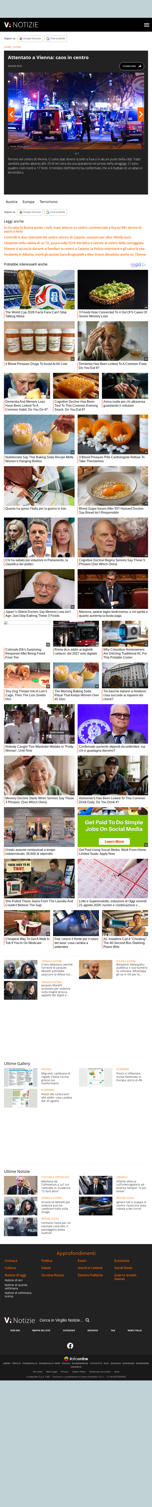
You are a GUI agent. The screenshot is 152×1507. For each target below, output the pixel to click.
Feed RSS (15, 1330)
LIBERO (6, 1363)
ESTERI (17, 47)
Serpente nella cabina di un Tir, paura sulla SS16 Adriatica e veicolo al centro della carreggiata (73, 243)
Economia (121, 1261)
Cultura (10, 1268)
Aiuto (116, 1372)
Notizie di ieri (14, 1280)
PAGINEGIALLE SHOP (49, 1363)
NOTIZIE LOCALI (125, 1198)
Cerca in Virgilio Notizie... (62, 1320)
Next (141, 114)
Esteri (82, 1261)
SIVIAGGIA (115, 1363)
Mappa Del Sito (41, 1330)
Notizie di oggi (15, 1275)
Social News (123, 1268)
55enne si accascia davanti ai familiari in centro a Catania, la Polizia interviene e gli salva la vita (74, 249)
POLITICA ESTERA (126, 961)
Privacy (64, 1372)
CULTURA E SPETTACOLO (55, 1177)
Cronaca (11, 1261)
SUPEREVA (76, 1367)
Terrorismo (49, 201)
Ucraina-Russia (52, 1275)
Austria (11, 201)
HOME (7, 47)
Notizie (24, 1320)
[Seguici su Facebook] (70, 1347)
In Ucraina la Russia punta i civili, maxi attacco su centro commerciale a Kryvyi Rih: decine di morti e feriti (72, 229)
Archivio (92, 1330)
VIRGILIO (16, 1363)
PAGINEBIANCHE (80, 1363)
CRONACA (122, 1177)
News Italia (135, 1330)
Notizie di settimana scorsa (18, 1294)
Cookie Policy (79, 1372)
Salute (46, 1268)
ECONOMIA (122, 1069)
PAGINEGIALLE (30, 1363)
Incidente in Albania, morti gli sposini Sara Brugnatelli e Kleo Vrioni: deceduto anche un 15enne (75, 254)
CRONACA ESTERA (51, 961)
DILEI (106, 1363)
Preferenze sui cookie (100, 1372)
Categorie (69, 1330)
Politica (46, 1261)
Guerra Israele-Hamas (125, 1277)
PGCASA (66, 1363)
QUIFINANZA (129, 1363)
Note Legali (51, 1372)
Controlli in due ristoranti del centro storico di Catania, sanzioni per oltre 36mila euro (67, 237)
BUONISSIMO (142, 1363)
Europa (28, 201)
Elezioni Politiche (90, 1275)
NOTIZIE (25, 24)
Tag (113, 1330)
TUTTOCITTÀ (96, 1363)
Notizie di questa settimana (16, 1286)
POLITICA (46, 1069)
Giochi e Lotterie (90, 1268)
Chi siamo (38, 1372)
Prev (11, 114)
